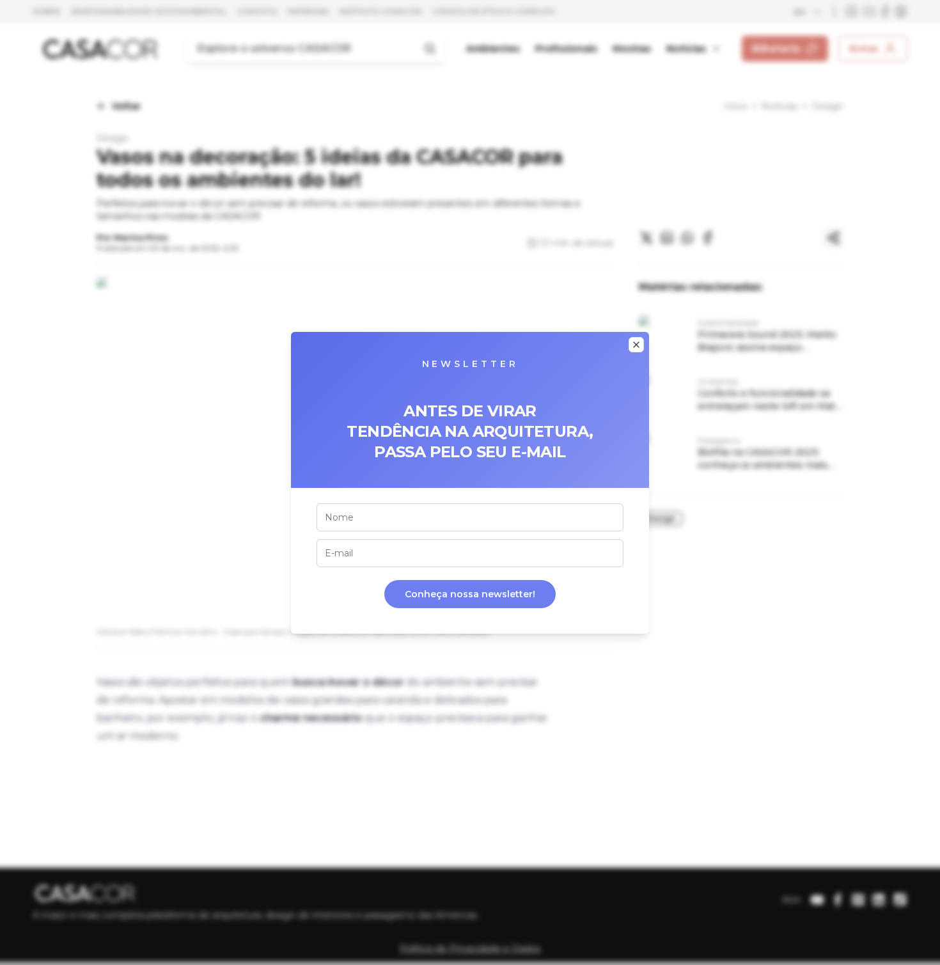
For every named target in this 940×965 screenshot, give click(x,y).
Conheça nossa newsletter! (470, 594)
